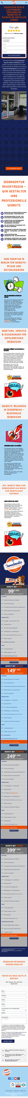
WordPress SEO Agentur (11, 1060)
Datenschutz (23, 1090)
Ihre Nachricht (4, 1017)
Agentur (6, 509)
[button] (26, 2)
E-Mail (3, 999)
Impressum (16, 1090)
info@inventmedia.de (17, 1033)
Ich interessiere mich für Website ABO (10, 1008)
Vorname (3, 995)
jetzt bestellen (14, 662)
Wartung (6, 320)
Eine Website (7, 40)
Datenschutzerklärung (6, 1037)
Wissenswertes (9, 1090)
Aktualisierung (8, 322)
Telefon (3, 1004)
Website (3, 1012)
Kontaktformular (14, 793)
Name (3, 991)
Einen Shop (6, 41)
